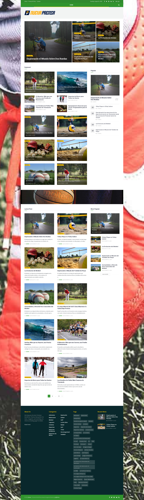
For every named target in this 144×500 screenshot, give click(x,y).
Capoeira (51, 422)
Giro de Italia (77, 447)
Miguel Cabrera (78, 479)
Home (71, 5)
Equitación (64, 415)
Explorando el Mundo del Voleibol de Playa (83, 58)
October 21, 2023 (73, 111)
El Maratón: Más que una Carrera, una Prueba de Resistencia (44, 98)
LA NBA (76, 470)
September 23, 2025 (41, 109)
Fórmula (76, 444)
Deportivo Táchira (79, 429)
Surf (62, 427)
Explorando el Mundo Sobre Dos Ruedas (47, 58)
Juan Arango (77, 455)
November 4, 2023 (63, 91)
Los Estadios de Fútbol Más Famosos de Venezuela (45, 106)
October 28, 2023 (73, 100)
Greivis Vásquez (78, 449)
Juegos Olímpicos (87, 455)
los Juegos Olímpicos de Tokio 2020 (83, 476)
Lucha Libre (64, 422)
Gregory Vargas (87, 447)
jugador (76, 458)
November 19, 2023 (103, 62)
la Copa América (84, 458)
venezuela (84, 485)
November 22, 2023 (79, 62)
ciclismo (85, 424)
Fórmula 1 (83, 444)
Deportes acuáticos (52, 430)
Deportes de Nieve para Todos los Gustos (76, 97)
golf (62, 420)
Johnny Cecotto (89, 449)
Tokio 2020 (77, 485)
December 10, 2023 (37, 62)
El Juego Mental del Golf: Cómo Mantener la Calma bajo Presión (36, 88)
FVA (93, 441)
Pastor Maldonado (89, 479)
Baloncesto (52, 417)
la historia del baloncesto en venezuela (81, 466)
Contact (38, 1)
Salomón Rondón (83, 482)
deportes (76, 427)
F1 (89, 441)
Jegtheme (57, 497)
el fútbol (76, 435)
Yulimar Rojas (77, 488)
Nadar (62, 425)
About (25, 1)
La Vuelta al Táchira (85, 470)
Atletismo (61, 339)
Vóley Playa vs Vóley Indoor (68, 133)
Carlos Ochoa (77, 424)
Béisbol (101, 35)
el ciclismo (86, 432)
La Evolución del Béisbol (107, 38)
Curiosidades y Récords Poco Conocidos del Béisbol (106, 57)
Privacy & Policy (32, 1)
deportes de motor (86, 427)
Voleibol (63, 434)
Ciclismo (29, 55)
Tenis (62, 429)
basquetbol (77, 418)
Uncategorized (65, 432)
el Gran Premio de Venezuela (82, 438)
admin (29, 62)
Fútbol (62, 417)
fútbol (89, 444)
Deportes (77, 33)
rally (75, 482)
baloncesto (84, 415)
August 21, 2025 (103, 41)
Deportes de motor (52, 434)
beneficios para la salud (80, 421)
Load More (105, 274)
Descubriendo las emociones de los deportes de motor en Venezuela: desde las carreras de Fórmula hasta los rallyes (107, 115)
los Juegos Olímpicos (79, 473)
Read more (27, 424)
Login (118, 1)
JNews (29, 497)
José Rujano (85, 452)
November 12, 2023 (31, 91)
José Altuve (77, 452)
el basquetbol (77, 432)
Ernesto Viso (83, 441)
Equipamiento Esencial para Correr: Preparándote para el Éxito (77, 107)
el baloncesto (89, 429)
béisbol (91, 421)
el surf (76, 441)
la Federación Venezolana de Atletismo (81, 462)
